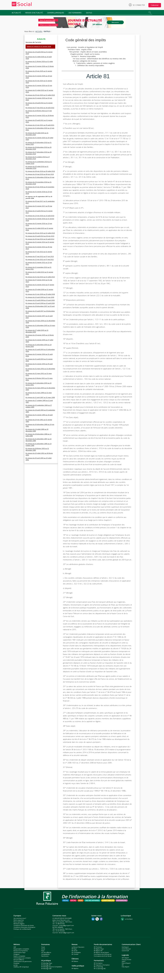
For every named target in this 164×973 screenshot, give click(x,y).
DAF (15, 947)
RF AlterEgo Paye (46, 963)
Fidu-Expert (125, 967)
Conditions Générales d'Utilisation (24, 927)
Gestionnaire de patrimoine (23, 961)
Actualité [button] (16, 13)
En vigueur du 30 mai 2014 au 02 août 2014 (40, 239)
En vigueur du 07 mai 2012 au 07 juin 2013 (40, 256)
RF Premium (98, 947)
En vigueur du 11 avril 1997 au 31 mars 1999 (40, 397)
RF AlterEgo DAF (46, 968)
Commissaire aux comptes (22, 958)
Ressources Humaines (21, 951)
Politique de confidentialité (22, 929)
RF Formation (98, 963)
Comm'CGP (125, 951)
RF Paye (74, 949)
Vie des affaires (46, 952)
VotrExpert (125, 947)
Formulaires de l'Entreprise (102, 954)
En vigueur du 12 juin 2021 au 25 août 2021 (40, 125)
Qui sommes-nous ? (20, 918)
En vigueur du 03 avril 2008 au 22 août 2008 (40, 303)
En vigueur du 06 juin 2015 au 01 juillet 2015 (40, 233)
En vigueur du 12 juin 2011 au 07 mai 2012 (40, 259)
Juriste (16, 965)
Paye (42, 951)
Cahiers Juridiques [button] (55, 13)
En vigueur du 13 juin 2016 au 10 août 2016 (40, 216)
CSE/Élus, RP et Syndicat (21, 967)
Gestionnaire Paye (19, 952)
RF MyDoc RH (98, 951)
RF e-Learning (98, 967)
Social (43, 949)
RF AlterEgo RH (46, 965)
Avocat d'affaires (19, 960)
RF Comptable (76, 952)
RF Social (74, 951)
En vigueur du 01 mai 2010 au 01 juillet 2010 (40, 277)
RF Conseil (75, 954)
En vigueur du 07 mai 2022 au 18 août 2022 (40, 108)
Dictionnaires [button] (75, 13)
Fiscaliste (16, 963)
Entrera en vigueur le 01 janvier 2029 (39, 46)
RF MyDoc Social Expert (101, 952)
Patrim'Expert (126, 963)
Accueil (38, 31)
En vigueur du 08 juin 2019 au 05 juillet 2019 (40, 171)
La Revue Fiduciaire (78, 947)
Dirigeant (16, 954)
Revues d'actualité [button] (34, 13)
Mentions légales (19, 924)
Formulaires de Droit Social (102, 956)
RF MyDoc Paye (99, 949)
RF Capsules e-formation (102, 965)
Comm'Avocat (126, 949)
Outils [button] (89, 13)
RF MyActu (75, 968)
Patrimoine (45, 956)
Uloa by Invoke (126, 959)
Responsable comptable (21, 949)
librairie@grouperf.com (66, 933)
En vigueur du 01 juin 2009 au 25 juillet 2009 (40, 294)
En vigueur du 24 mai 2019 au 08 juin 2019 (40, 174)
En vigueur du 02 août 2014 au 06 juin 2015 (40, 236)
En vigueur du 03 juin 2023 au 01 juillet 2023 (40, 95)
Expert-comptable (19, 956)
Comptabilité (45, 954)
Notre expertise (19, 920)
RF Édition (75, 961)
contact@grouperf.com (66, 925)
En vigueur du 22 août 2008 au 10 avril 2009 (40, 300)
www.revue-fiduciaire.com (61, 920)
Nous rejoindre (18, 922)
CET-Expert (125, 958)
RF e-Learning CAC (100, 968)
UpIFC (123, 961)
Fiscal (43, 947)
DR (123, 965)
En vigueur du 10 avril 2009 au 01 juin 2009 (40, 297)
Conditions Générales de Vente (24, 925)
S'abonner (155, 5)
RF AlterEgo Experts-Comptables (51, 967)
